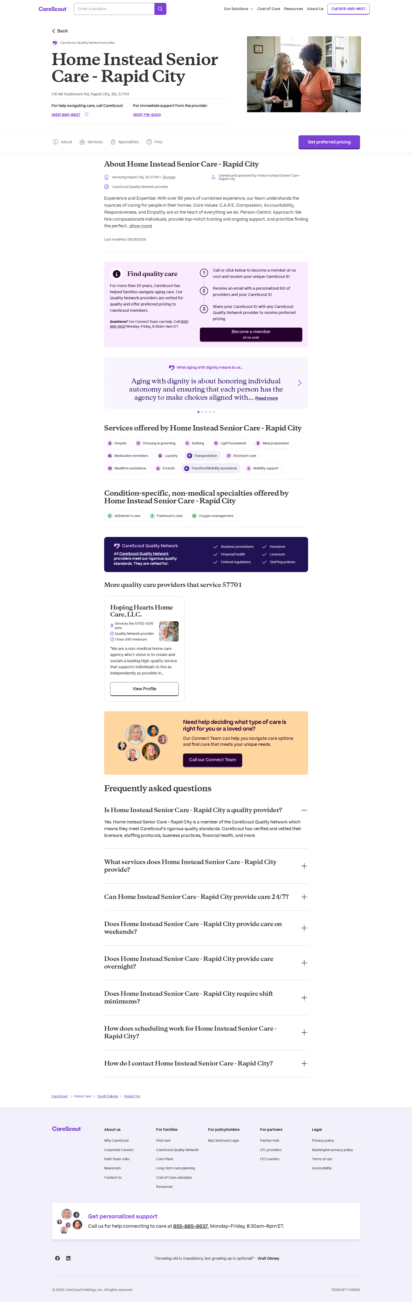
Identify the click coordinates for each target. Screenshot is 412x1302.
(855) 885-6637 (65, 114)
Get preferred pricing (329, 142)
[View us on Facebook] (57, 1258)
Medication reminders (131, 456)
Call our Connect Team (212, 760)
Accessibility (322, 1168)
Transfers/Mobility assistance (214, 468)
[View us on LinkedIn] (68, 1258)
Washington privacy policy (332, 1150)
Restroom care (244, 456)
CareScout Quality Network (177, 1150)
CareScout (59, 1096)
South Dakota (107, 1096)
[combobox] (114, 9)
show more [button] (141, 226)
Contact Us (113, 1177)
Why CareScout (116, 1140)
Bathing (198, 443)
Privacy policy (323, 1140)
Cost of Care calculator (174, 1177)
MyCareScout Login (223, 1140)
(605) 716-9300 (147, 114)
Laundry (171, 456)
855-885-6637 (190, 1225)
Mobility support (266, 468)
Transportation (205, 456)
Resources (164, 1187)
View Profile (144, 689)
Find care (163, 1140)
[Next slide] (299, 383)
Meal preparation (276, 443)
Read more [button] (266, 398)
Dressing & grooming (159, 443)
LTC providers (271, 1150)
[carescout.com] (53, 9)
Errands (169, 468)
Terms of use (322, 1159)
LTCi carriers (269, 1159)
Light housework (233, 443)
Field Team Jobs (117, 1159)
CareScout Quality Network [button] (144, 554)
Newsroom (112, 1168)
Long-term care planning (175, 1168)
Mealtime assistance (130, 468)
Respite (120, 443)
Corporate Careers (118, 1150)
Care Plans (164, 1159)
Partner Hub (269, 1140)
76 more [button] (169, 177)
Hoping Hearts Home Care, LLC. (141, 611)
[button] (83, 42)
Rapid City (132, 1096)
